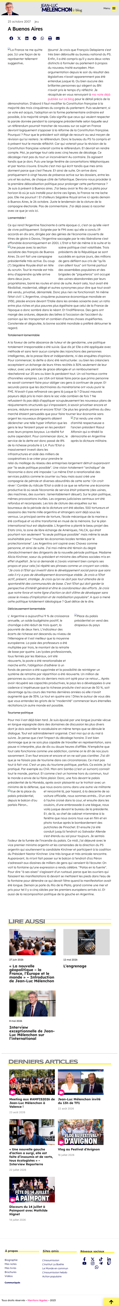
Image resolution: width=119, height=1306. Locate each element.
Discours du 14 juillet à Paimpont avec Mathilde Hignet (28, 1210)
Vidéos (9, 1276)
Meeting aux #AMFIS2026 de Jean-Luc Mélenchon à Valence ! (32, 1103)
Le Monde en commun (55, 1268)
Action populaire (52, 1276)
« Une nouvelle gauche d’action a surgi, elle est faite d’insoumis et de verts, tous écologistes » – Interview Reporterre (31, 1156)
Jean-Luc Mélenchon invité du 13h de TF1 (79, 1101)
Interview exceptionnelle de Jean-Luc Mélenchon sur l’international (32, 1033)
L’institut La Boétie (53, 1264)
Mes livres (10, 1268)
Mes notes (11, 1264)
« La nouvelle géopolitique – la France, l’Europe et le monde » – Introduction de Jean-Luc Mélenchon (31, 973)
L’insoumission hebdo (54, 1272)
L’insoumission (50, 1260)
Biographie (11, 1259)
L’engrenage (74, 966)
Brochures (10, 1272)
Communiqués (12, 1282)
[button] (114, 8)
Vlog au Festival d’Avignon (79, 1149)
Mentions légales (38, 1300)
